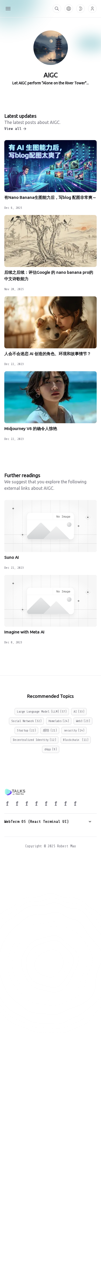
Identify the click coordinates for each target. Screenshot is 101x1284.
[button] (68, 8)
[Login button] (92, 8)
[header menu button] (8, 8)
